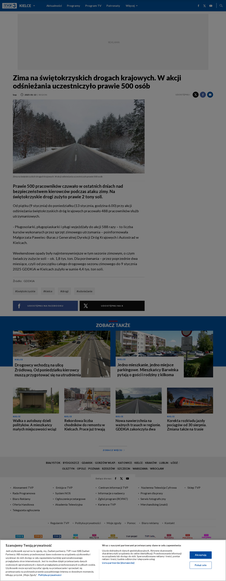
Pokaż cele (201, 565)
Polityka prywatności (49, 575)
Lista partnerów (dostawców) (118, 562)
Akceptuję (200, 555)
